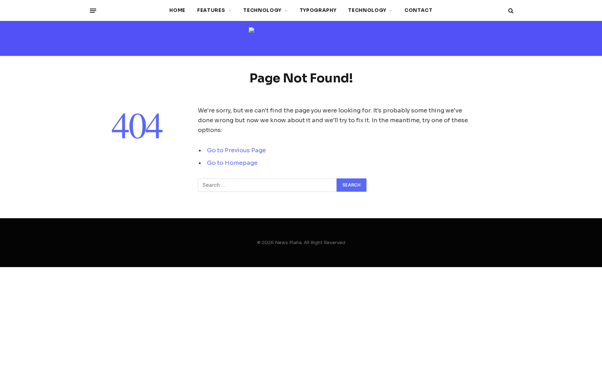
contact (418, 10)
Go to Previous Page (236, 150)
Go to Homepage (232, 163)
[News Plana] (301, 38)
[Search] (510, 11)
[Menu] (93, 10)
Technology (262, 10)
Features (211, 10)
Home (177, 10)
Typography (318, 10)
